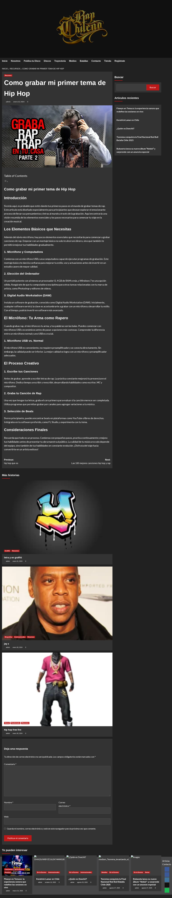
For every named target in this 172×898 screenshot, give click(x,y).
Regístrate (119, 61)
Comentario (10, 764)
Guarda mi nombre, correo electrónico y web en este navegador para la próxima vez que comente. (51, 828)
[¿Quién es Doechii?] (82, 865)
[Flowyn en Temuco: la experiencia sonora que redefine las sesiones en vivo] (17, 865)
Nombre (8, 802)
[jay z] (57, 603)
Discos (47, 61)
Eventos (8, 872)
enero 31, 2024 (17, 561)
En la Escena (19, 869)
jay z (6, 643)
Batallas (84, 61)
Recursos (8, 75)
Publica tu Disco (32, 61)
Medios (72, 61)
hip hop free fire (12, 730)
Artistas (166, 861)
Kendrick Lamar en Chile (128, 120)
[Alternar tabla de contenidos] (6, 181)
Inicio (5, 61)
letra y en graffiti (13, 557)
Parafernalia (15, 723)
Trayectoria (60, 61)
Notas (7, 723)
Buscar (118, 77)
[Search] (159, 61)
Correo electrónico (64, 804)
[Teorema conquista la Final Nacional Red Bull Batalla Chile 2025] (114, 865)
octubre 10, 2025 (50, 882)
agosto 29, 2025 (82, 882)
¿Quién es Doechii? (125, 128)
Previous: (11, 461)
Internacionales (19, 637)
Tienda (107, 61)
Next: (90, 461)
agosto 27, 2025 (114, 888)
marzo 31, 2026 (18, 891)
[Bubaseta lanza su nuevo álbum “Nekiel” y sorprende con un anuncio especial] (146, 865)
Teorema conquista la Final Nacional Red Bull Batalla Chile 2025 (137, 138)
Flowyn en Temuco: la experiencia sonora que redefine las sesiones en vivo (138, 110)
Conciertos (9, 869)
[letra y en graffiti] (57, 517)
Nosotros (15, 61)
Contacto (96, 61)
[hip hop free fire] (57, 689)
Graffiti (7, 551)
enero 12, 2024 (18, 102)
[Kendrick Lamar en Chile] (49, 865)
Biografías (8, 637)
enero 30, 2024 (17, 647)
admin (8, 102)
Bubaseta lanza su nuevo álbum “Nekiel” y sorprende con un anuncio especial (136, 150)
